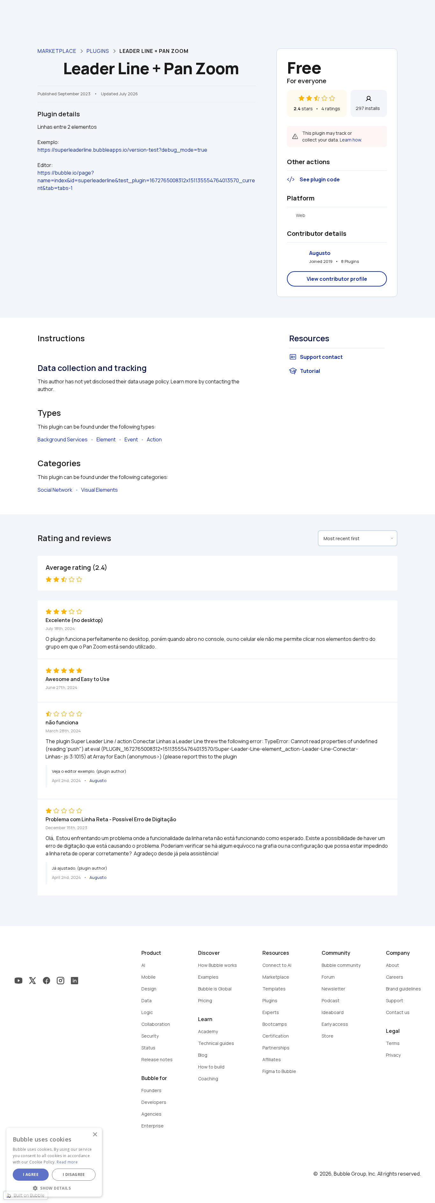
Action (154, 439)
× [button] (94, 1134)
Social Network (55, 489)
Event (131, 439)
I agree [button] (31, 1174)
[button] (54, 1187)
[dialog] (54, 1162)
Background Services (63, 439)
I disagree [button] (74, 1174)
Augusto (320, 253)
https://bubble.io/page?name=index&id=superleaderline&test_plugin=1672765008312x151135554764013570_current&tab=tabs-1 (146, 180)
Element (106, 439)
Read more (67, 1162)
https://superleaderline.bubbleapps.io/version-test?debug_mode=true (122, 149)
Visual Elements (99, 489)
